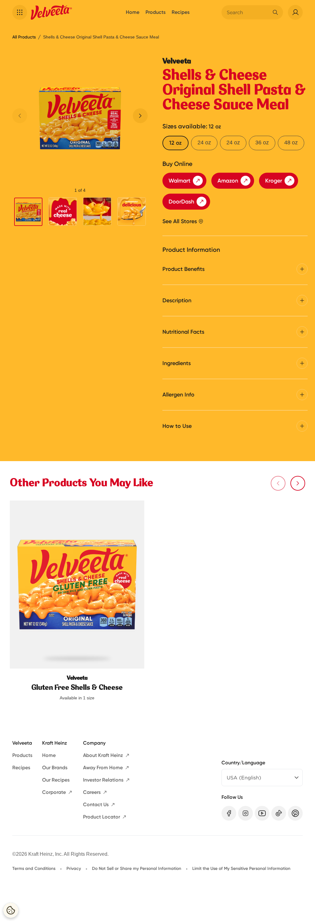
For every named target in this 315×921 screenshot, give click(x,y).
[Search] (275, 12)
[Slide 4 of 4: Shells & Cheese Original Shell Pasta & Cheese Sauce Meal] (132, 211)
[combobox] (248, 12)
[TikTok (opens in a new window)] (278, 813)
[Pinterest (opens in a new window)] (295, 813)
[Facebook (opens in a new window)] (228, 813)
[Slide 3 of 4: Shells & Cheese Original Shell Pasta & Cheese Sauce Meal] (97, 211)
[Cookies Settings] (10, 910)
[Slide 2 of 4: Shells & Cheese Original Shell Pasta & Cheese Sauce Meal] (63, 211)
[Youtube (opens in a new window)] (262, 813)
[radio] (175, 143)
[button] (19, 12)
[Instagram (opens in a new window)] (245, 813)
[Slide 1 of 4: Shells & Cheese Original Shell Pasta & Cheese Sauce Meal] (28, 212)
